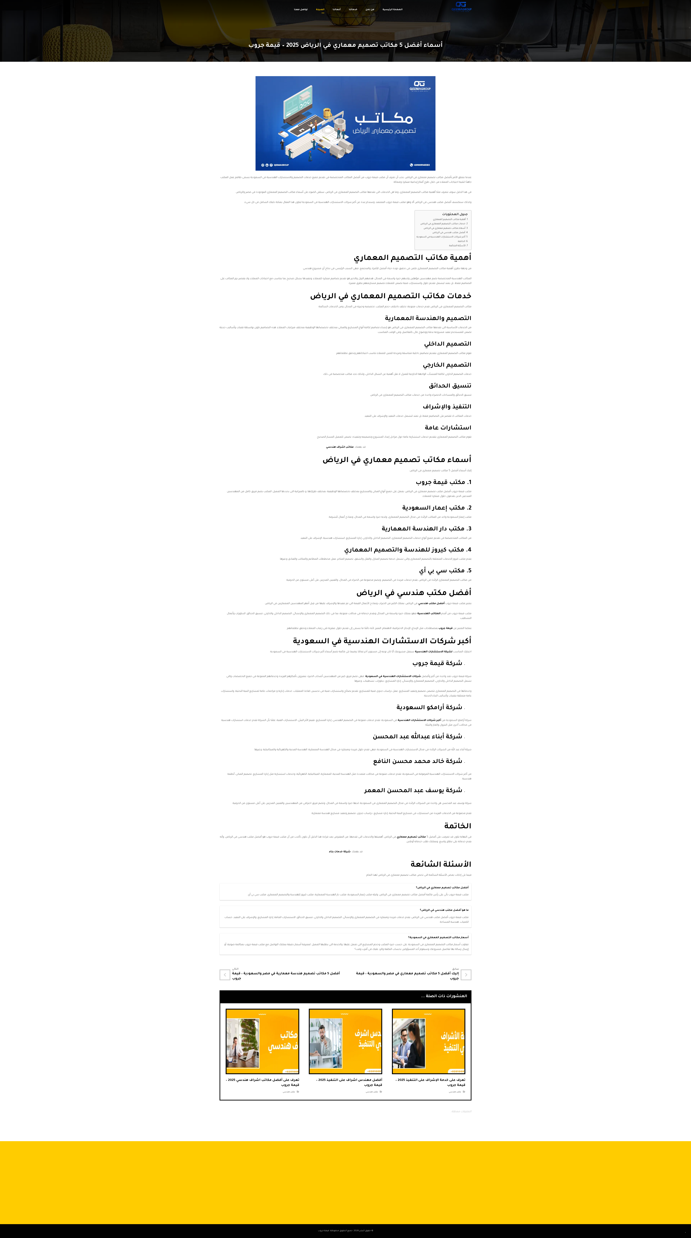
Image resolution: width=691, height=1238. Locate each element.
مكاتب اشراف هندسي (340, 447)
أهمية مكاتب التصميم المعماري (449, 219)
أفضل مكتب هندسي (431, 603)
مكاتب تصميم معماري (411, 837)
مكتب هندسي (455, 1092)
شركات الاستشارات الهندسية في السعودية (393, 676)
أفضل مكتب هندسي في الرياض (448, 232)
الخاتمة (461, 241)
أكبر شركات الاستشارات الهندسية (419, 720)
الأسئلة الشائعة (457, 246)
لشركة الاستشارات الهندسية (433, 651)
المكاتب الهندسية (429, 613)
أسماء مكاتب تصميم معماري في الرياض (444, 228)
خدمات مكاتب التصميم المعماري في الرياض (442, 224)
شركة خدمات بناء (340, 851)
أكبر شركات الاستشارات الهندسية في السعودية (441, 237)
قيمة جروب (446, 628)
